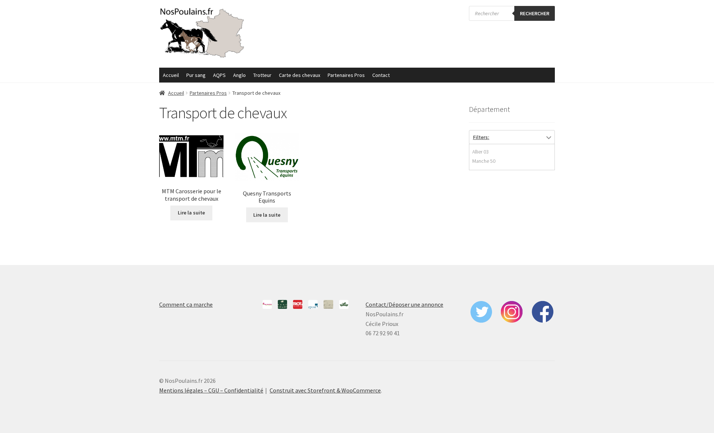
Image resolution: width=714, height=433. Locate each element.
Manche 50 (483, 161)
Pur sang (196, 75)
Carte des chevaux (299, 75)
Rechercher (534, 13)
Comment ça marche (186, 304)
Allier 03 (480, 151)
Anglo (239, 75)
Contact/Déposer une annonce (404, 304)
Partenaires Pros (346, 75)
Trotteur (262, 75)
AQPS (219, 75)
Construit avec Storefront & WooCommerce (325, 390)
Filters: (481, 137)
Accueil (171, 75)
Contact (381, 75)
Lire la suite (191, 212)
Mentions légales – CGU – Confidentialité (211, 390)
